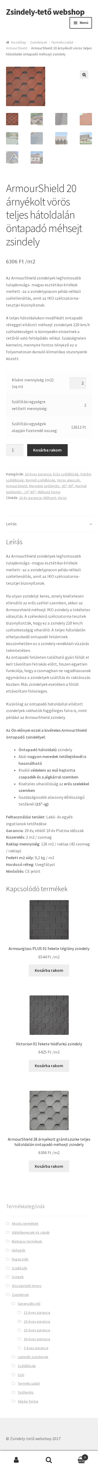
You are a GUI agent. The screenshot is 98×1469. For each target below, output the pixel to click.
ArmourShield (16, 48)
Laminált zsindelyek (33, 1356)
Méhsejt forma (49, 492)
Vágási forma (28, 1401)
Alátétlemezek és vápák (31, 1232)
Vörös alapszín (68, 480)
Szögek (18, 1276)
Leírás (11, 523)
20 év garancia (30, 497)
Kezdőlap (18, 42)
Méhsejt (49, 497)
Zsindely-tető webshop (45, 12)
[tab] (49, 524)
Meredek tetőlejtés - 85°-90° (51, 486)
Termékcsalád (62, 42)
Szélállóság (27, 1365)
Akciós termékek (25, 1223)
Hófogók (18, 1250)
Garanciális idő (29, 1303)
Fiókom (16, 1460)
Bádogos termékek (27, 1241)
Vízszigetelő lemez (27, 1285)
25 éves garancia (37, 1330)
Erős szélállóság (66, 474)
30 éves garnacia (37, 1339)
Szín (21, 1374)
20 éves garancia (38, 474)
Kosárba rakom (47, 450)
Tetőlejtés (26, 1392)
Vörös (62, 497)
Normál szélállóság (40, 480)
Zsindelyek (38, 42)
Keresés (49, 1460)
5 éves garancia (36, 1348)
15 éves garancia (37, 1312)
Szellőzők (19, 1268)
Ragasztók (20, 1259)
